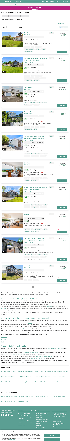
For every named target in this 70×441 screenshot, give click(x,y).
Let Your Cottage (45, 1)
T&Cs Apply (35, 9)
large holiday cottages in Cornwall (43, 356)
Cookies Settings (52, 432)
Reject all (52, 435)
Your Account (65, 1)
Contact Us (52, 1)
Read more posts (57, 426)
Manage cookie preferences (42, 419)
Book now (62, 52)
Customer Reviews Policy (41, 421)
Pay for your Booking (40, 427)
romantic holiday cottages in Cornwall (13, 354)
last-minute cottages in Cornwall (37, 358)
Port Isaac (3, 308)
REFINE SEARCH (61, 23)
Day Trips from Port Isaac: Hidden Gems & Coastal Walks (59, 414)
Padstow (49, 306)
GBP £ (57, 1)
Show (20, 27)
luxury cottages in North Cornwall (30, 352)
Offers (66, 4)
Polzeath (3, 339)
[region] (35, 435)
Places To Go (48, 4)
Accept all (52, 439)
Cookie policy (39, 417)
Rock (2, 342)
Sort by (4, 27)
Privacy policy (39, 415)
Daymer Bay (4, 337)
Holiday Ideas (55, 4)
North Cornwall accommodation (55, 348)
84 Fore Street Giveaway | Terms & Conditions (59, 424)
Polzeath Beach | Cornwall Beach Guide (59, 417)
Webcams (61, 4)
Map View (64, 27)
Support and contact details (42, 413)
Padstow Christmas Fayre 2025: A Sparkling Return (60, 420)
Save (52, 32)
